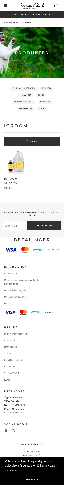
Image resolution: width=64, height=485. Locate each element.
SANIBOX (45, 101)
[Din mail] (15, 225)
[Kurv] (56, 5)
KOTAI (42, 108)
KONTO (49, 14)
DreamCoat (35, 451)
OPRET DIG (36, 14)
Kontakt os (10, 273)
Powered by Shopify (32, 455)
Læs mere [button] (11, 470)
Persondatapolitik (15, 296)
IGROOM (46, 88)
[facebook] (6, 430)
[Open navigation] (8, 5)
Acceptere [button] (32, 479)
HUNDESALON (19, 14)
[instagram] (13, 430)
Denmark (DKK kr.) (31, 444)
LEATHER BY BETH (23, 101)
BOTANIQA (25, 95)
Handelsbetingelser (16, 290)
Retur (7, 303)
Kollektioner (11, 22)
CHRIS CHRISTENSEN (24, 88)
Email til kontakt (14, 412)
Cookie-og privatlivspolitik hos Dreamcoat (22, 282)
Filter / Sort (32, 141)
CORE (41, 95)
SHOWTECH (25, 108)
